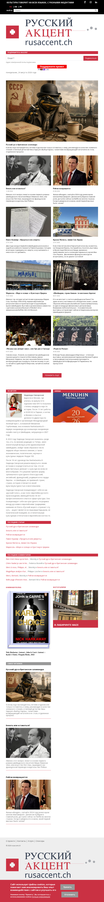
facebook (85, 2)
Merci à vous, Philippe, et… (17, 567)
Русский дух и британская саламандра (22, 526)
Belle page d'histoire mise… (17, 579)
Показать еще (52, 375)
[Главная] (52, 31)
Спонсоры (40, 841)
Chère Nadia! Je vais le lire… (17, 563)
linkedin (96, 2)
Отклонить (69, 894)
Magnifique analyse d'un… (16, 571)
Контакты (21, 841)
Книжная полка (13, 587)
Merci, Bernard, (12, 575)
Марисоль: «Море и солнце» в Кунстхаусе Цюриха (27, 547)
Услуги (30, 841)
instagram (91, 2)
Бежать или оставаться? (16, 530)
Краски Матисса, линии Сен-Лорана (21, 543)
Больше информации (41, 897)
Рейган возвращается (15, 534)
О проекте (10, 841)
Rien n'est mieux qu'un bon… (17, 559)
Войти (9, 10)
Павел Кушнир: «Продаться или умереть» (24, 539)
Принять (67, 887)
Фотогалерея (59, 587)
